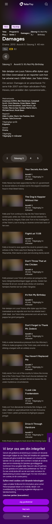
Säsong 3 (34, 33)
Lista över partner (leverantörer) (16, 495)
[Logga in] (5, 56)
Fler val (26, 516)
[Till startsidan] (26, 4)
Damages (25, 33)
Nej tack (26, 509)
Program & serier (14, 33)
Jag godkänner (25, 502)
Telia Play (4, 33)
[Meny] (6, 4)
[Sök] (46, 4)
